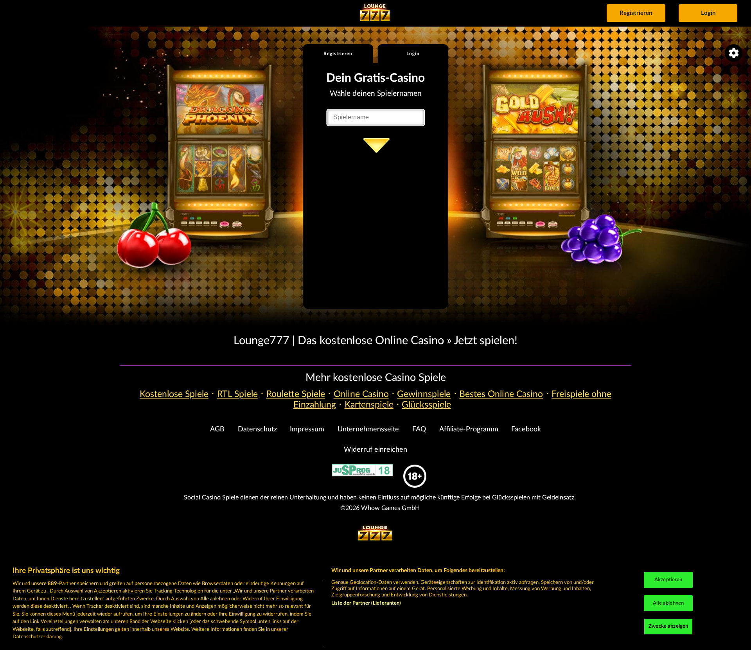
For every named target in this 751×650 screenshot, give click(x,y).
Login (708, 13)
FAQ (419, 429)
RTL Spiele (237, 394)
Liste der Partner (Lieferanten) (366, 603)
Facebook (526, 429)
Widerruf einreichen (375, 449)
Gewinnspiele (424, 394)
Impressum (307, 429)
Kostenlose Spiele (174, 394)
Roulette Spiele (295, 394)
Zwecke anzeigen (668, 626)
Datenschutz (257, 429)
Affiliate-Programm (468, 429)
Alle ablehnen (668, 603)
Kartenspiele (369, 404)
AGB (217, 429)
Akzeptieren (668, 579)
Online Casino (361, 394)
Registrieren (636, 13)
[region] (375, 604)
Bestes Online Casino (501, 394)
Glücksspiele (426, 404)
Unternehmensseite (368, 429)
